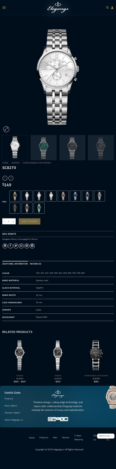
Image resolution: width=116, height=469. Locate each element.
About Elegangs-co (14, 420)
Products (9, 399)
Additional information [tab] (15, 264)
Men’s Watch (11, 406)
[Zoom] (6, 129)
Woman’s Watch (12, 413)
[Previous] (8, 77)
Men (55, 437)
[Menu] (4, 7)
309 (56, 273)
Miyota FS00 (41, 317)
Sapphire (39, 287)
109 (51, 273)
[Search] (107, 7)
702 (38, 273)
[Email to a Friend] (21, 245)
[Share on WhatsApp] (5, 245)
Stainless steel (42, 280)
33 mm (39, 302)
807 (83, 273)
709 (78, 273)
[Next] (107, 77)
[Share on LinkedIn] (32, 245)
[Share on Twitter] (15, 245)
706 (74, 273)
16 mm (39, 295)
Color (4, 202)
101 (42, 273)
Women (15, 163)
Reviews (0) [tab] (35, 264)
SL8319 (57, 378)
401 (60, 273)
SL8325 (19, 378)
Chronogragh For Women (37, 163)
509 (69, 273)
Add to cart (29, 221)
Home (5, 163)
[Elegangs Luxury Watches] (58, 7)
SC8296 (96, 378)
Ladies (38, 310)
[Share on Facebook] (10, 245)
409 (65, 273)
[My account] (112, 7)
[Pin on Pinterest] (26, 245)
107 (47, 273)
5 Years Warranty (78, 437)
